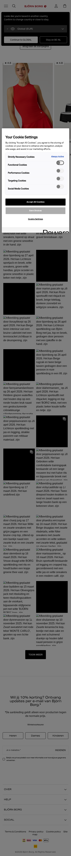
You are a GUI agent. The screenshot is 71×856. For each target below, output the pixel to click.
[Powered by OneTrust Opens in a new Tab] (55, 231)
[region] (35, 180)
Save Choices (35, 210)
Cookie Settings (35, 219)
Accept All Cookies (35, 202)
